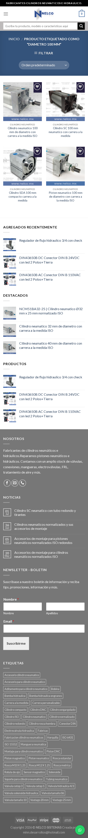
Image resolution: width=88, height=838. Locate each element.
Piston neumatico (39, 758)
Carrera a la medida (16, 703)
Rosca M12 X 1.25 (39, 765)
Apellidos (52, 613)
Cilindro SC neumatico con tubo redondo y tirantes (45, 512)
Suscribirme (16, 643)
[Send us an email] (14, 483)
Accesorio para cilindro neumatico (24, 682)
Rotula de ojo (12, 772)
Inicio (14, 39)
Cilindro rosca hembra (42, 723)
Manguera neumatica (33, 744)
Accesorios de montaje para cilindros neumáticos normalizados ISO (41, 554)
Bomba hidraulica (14, 695)
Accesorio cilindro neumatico (21, 675)
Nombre (11, 599)
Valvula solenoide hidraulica (21, 793)
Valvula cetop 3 (13, 786)
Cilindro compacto (15, 709)
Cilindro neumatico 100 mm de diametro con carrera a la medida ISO (23, 131)
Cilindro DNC (38, 709)
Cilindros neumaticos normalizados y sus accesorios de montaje (43, 526)
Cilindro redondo (14, 723)
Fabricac (43, 730)
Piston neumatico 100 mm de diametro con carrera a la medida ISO (65, 196)
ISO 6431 (67, 737)
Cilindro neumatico (34, 716)
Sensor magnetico (34, 772)
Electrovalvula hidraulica (19, 730)
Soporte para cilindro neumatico (23, 779)
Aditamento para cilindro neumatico (25, 689)
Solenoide (54, 772)
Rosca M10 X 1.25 (14, 765)
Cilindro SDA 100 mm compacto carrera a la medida (23, 196)
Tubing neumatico (56, 779)
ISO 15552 (10, 744)
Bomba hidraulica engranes (45, 695)
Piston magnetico (14, 758)
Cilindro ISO (11, 716)
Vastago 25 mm (62, 800)
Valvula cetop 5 (35, 786)
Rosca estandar (62, 758)
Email (8, 621)
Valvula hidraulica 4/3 (61, 786)
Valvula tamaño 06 (53, 793)
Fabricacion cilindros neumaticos (23, 737)
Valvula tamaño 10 (15, 800)
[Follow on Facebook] (7, 483)
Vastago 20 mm (39, 800)
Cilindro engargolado (62, 709)
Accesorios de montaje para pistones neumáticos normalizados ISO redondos (43, 540)
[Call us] (22, 483)
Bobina (55, 689)
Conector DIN (67, 723)
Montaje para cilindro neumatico (23, 751)
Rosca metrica (62, 765)
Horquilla (52, 737)
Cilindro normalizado (62, 716)
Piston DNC (53, 751)
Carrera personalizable (46, 703)
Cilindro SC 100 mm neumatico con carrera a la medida (65, 131)
